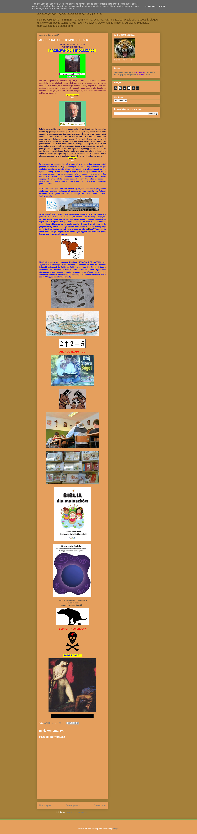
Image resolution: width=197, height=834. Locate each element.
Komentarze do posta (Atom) (77, 812)
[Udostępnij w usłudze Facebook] (75, 723)
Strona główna (73, 805)
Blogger (116, 829)
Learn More (151, 6)
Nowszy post (45, 805)
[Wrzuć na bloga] (70, 723)
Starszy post (100, 805)
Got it (162, 6)
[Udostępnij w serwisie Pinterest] (78, 723)
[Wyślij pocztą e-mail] (67, 723)
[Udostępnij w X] (73, 723)
